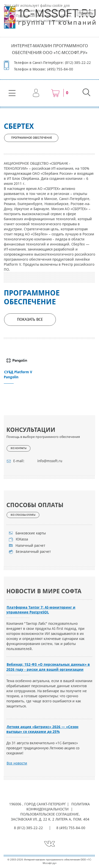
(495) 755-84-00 (60, 69)
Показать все (30, 319)
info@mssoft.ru (49, 461)
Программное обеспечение (31, 137)
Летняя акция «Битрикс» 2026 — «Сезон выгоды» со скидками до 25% (42, 729)
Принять (86, 13)
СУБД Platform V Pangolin (18, 374)
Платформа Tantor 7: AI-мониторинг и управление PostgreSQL (40, 609)
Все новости (17, 763)
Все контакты (18, 448)
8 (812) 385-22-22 (28, 828)
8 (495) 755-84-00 (70, 828)
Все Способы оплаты (23, 515)
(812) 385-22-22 (78, 63)
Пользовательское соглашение (49, 814)
